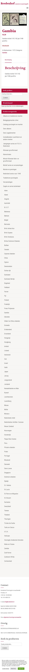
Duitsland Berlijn (9, 279)
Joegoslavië (8, 380)
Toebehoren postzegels (10, 178)
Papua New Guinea (10, 439)
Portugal (7, 456)
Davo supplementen (9, 133)
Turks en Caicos (9, 527)
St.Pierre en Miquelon (11, 494)
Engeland (7, 283)
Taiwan (6, 510)
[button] (23, 15)
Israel (6, 363)
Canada (6, 249)
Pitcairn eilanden (9, 447)
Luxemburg (7, 401)
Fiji (5, 296)
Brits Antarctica (9, 228)
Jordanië (7, 384)
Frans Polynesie (9, 308)
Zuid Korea (7, 553)
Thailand (7, 515)
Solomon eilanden (10, 477)
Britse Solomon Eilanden (12, 241)
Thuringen (7, 519)
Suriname (7, 502)
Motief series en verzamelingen (13, 165)
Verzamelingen (7, 182)
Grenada (7, 325)
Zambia (6, 548)
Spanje (6, 481)
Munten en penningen (9, 169)
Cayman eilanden (9, 254)
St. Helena (7, 485)
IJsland (6, 350)
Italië (5, 367)
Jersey (6, 376)
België (6, 220)
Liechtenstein (8, 397)
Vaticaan (7, 536)
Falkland (7, 287)
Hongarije (7, 338)
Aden (6, 190)
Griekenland (8, 329)
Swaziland (7, 506)
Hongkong (7, 342)
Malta (6, 409)
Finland (6, 300)
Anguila (6, 199)
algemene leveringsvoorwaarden (12, 617)
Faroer (6, 292)
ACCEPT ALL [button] (21, 668)
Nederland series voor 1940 (12, 174)
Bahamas (7, 212)
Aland (6, 195)
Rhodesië (7, 460)
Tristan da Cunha (9, 523)
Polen (6, 452)
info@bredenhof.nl (9, 602)
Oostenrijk (7, 435)
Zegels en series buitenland (11, 186)
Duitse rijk (7, 270)
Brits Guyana (8, 233)
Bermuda (7, 224)
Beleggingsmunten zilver (10, 120)
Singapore (7, 473)
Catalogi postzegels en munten (13, 124)
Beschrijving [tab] (8, 60)
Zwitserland (8, 561)
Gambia (4, 53)
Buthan (6, 245)
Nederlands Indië (9, 418)
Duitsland (7, 275)
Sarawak (7, 464)
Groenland (7, 334)
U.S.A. (6, 532)
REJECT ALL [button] (13, 668)
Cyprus (6, 262)
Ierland (6, 346)
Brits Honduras (9, 237)
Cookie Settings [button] (5, 668)
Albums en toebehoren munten (12, 116)
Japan (6, 372)
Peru (5, 443)
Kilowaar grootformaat (10, 150)
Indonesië (7, 355)
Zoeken (5, 98)
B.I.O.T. (6, 207)
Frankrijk (7, 304)
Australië (7, 203)
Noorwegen (8, 430)
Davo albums (7, 129)
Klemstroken (7, 154)
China (6, 258)
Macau (6, 405)
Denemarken (8, 266)
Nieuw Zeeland (9, 426)
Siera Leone (8, 468)
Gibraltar (7, 317)
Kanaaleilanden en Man (11, 388)
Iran (5, 359)
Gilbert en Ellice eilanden (12, 321)
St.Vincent (7, 498)
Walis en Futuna (9, 544)
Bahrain (6, 216)
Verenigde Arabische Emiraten (13, 540)
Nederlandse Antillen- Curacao (13, 422)
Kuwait (6, 393)
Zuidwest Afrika (9, 557)
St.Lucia (7, 489)
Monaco (6, 414)
